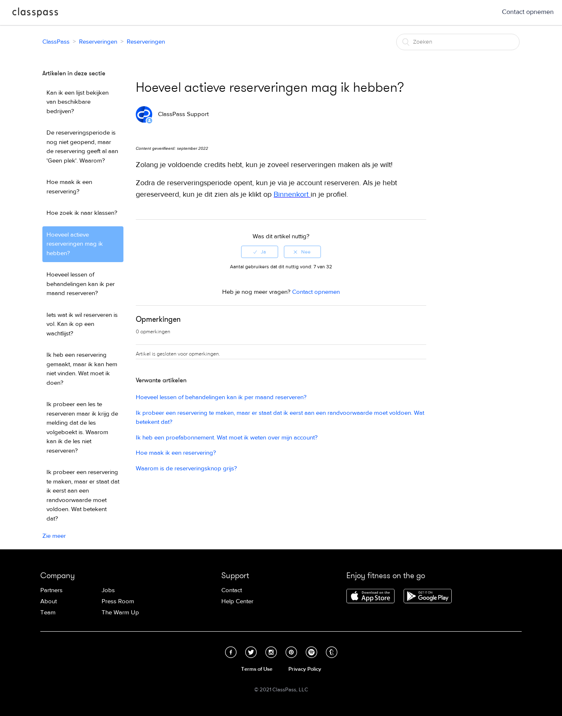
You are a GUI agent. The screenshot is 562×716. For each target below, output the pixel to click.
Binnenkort (291, 194)
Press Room (118, 601)
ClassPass (35, 14)
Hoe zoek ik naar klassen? (81, 213)
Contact (231, 590)
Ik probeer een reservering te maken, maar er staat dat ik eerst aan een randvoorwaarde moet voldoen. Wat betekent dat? (82, 495)
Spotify (311, 652)
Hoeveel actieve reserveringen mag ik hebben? (74, 244)
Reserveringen (98, 42)
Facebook (231, 652)
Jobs (108, 590)
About (48, 601)
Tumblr (331, 652)
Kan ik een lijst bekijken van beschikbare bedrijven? (77, 102)
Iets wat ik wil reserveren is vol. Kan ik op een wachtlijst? (82, 324)
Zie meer (54, 536)
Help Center (237, 601)
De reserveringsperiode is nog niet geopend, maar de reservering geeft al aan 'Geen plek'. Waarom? (82, 147)
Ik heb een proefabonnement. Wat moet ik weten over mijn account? (227, 438)
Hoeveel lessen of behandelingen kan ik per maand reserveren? (80, 284)
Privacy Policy (304, 669)
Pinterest (291, 652)
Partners (51, 590)
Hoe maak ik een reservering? (69, 186)
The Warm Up (120, 612)
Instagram (271, 652)
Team (48, 612)
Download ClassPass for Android (428, 596)
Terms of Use (256, 669)
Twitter (251, 652)
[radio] (259, 252)
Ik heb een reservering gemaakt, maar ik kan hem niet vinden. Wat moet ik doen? (81, 369)
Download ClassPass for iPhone (370, 596)
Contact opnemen (528, 12)
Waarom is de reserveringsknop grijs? (186, 468)
